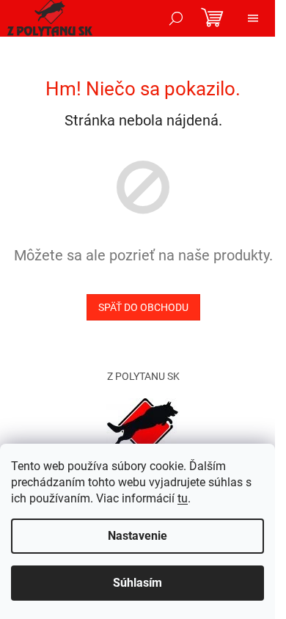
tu (182, 498)
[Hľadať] (176, 18)
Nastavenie (137, 536)
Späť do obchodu (143, 307)
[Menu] (253, 18)
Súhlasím (137, 583)
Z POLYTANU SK (143, 376)
